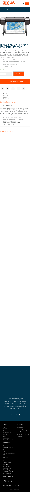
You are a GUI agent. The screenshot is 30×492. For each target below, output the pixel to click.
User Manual (6, 97)
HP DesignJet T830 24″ (9, 209)
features (5, 95)
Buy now (18, 74)
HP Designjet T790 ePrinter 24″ (13, 164)
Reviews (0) (6, 99)
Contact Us (14, 415)
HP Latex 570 (6, 256)
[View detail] (15, 152)
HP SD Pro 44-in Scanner (10, 291)
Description (6, 94)
